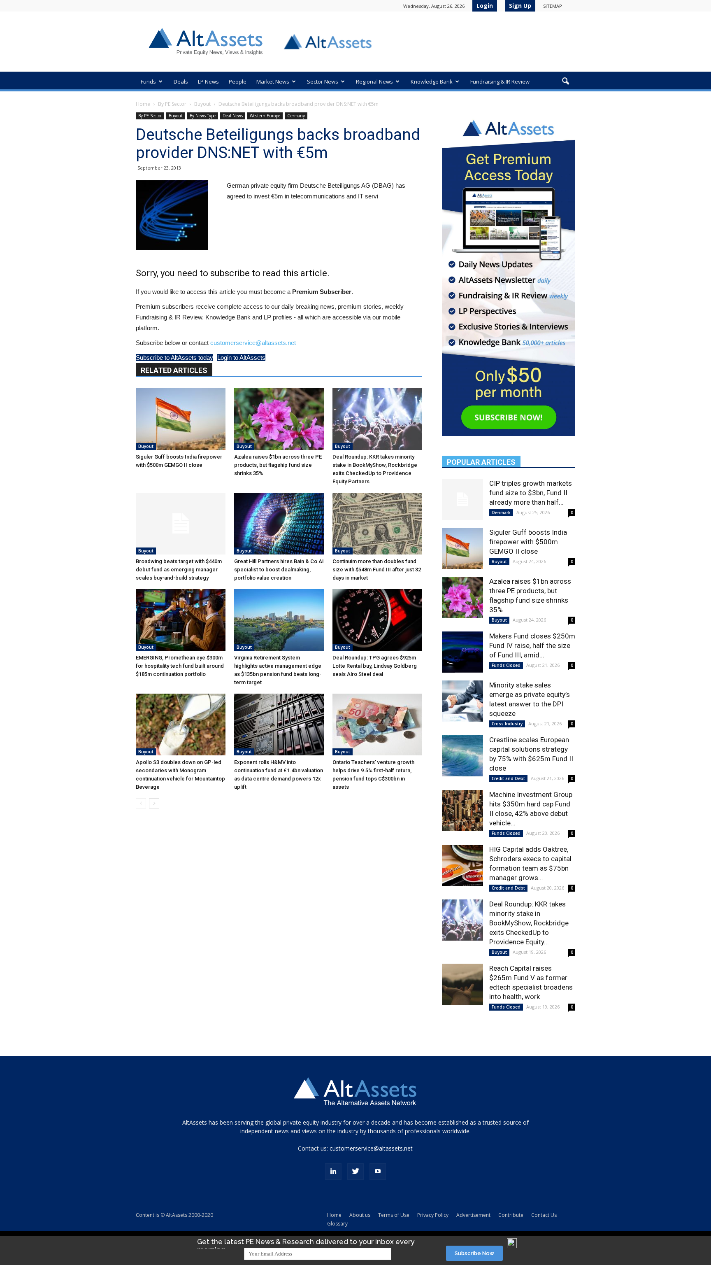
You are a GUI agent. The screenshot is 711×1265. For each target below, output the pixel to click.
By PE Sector (172, 103)
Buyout (202, 103)
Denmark (501, 512)
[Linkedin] (333, 1171)
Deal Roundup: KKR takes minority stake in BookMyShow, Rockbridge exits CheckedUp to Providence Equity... (529, 923)
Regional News (374, 81)
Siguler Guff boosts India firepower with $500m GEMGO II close (528, 541)
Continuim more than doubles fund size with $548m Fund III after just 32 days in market (376, 569)
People (237, 81)
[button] (565, 81)
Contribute (510, 1214)
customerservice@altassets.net (253, 342)
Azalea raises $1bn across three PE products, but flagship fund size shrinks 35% (278, 465)
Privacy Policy (432, 1214)
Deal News (233, 116)
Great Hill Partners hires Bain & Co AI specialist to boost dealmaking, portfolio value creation (279, 569)
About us (359, 1214)
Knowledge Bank (432, 81)
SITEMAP (552, 6)
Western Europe (265, 116)
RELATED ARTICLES (174, 370)
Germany (296, 116)
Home (143, 103)
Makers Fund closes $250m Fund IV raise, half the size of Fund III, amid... (532, 645)
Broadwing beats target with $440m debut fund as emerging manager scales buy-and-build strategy (179, 569)
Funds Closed (506, 665)
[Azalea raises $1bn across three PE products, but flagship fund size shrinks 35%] (279, 419)
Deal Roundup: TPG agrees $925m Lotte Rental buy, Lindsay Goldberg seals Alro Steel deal (374, 666)
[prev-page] (141, 803)
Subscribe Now (474, 1253)
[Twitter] (355, 1171)
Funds (148, 81)
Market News (272, 81)
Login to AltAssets (241, 357)
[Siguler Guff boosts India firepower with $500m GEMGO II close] (180, 419)
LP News (208, 81)
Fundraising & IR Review (500, 81)
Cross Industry (507, 724)
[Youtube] (377, 1171)
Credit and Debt (508, 778)
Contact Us (544, 1214)
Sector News (322, 81)
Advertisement (473, 1214)
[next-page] (154, 803)
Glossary (337, 1223)
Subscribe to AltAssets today (174, 357)
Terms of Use (393, 1214)
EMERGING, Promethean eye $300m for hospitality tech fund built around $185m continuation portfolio (180, 666)
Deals (181, 81)
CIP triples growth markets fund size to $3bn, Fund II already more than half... (530, 492)
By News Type (203, 116)
